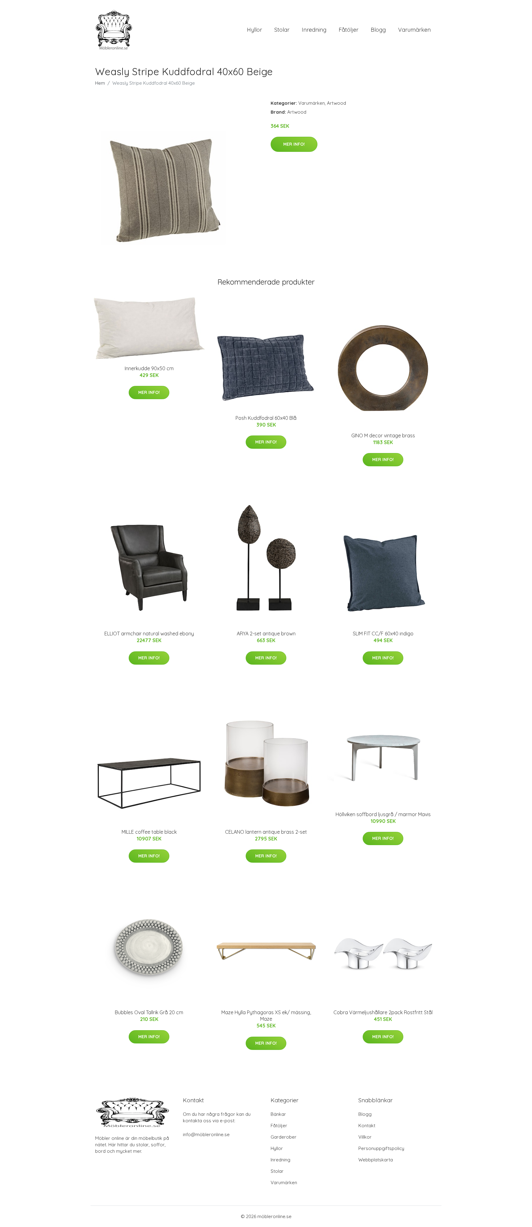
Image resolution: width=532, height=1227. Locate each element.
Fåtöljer (348, 29)
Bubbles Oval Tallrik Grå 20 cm (149, 1012)
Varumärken (414, 29)
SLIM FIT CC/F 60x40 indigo (383, 633)
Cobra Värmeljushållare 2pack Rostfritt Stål (383, 1012)
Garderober (283, 1137)
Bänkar (278, 1114)
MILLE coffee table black (149, 832)
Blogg (378, 29)
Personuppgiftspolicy (381, 1148)
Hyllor (254, 29)
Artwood (336, 103)
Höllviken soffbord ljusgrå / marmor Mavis (383, 814)
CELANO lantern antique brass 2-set (266, 832)
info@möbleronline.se (206, 1134)
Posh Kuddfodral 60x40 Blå (266, 418)
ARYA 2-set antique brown (266, 633)
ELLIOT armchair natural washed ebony (149, 633)
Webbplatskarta (375, 1160)
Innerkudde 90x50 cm (149, 368)
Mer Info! (294, 144)
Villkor (365, 1137)
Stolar (281, 29)
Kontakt (366, 1125)
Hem (100, 83)
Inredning (314, 29)
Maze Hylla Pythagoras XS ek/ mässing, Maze (266, 1015)
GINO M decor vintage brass (383, 435)
